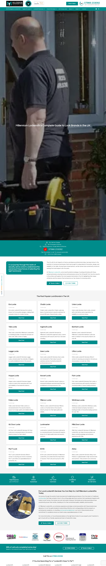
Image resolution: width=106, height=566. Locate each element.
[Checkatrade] (23, 537)
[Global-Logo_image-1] (14, 3)
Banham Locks (78, 327)
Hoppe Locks (14, 376)
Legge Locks (14, 351)
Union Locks (76, 304)
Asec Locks (44, 351)
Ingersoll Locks (46, 327)
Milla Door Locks (78, 424)
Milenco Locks (45, 400)
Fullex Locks (13, 400)
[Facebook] (96, 9)
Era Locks (12, 304)
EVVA (42, 449)
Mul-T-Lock (13, 449)
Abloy (74, 449)
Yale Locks (13, 327)
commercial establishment (67, 510)
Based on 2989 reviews (1, 280)
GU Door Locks (14, 424)
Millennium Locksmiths (54, 272)
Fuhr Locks (76, 376)
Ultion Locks (76, 351)
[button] (30, 9)
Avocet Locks (45, 376)
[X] (98, 9)
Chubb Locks (45, 304)
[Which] (59, 537)
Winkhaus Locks (78, 400)
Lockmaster (45, 424)
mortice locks (42, 498)
